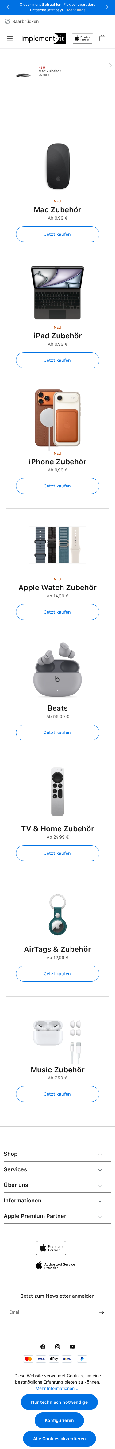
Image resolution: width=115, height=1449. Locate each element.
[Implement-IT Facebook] (43, 1347)
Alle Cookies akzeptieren (59, 1438)
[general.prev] (4, 66)
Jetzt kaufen (57, 234)
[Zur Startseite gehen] (44, 38)
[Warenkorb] (102, 38)
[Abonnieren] (99, 1312)
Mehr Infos (76, 10)
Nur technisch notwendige (59, 1402)
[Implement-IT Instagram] (58, 1347)
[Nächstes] (110, 66)
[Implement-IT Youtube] (72, 1347)
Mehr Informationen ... (57, 1388)
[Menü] (11, 38)
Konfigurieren (59, 1420)
